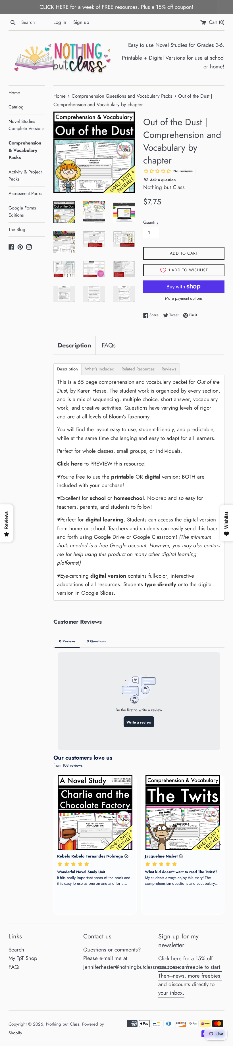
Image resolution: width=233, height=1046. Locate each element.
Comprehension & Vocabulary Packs (25, 150)
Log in (59, 22)
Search (16, 949)
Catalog (16, 107)
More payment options (184, 298)
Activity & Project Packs (25, 176)
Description (74, 345)
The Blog (17, 229)
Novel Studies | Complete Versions (26, 125)
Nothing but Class (62, 1024)
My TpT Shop (23, 958)
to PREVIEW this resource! (101, 464)
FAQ (14, 967)
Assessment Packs (25, 193)
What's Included (100, 369)
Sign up (81, 22)
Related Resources (138, 369)
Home (14, 92)
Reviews (169, 369)
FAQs (109, 345)
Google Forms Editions (22, 212)
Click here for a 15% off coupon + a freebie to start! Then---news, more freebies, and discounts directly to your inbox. (190, 976)
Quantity (151, 222)
